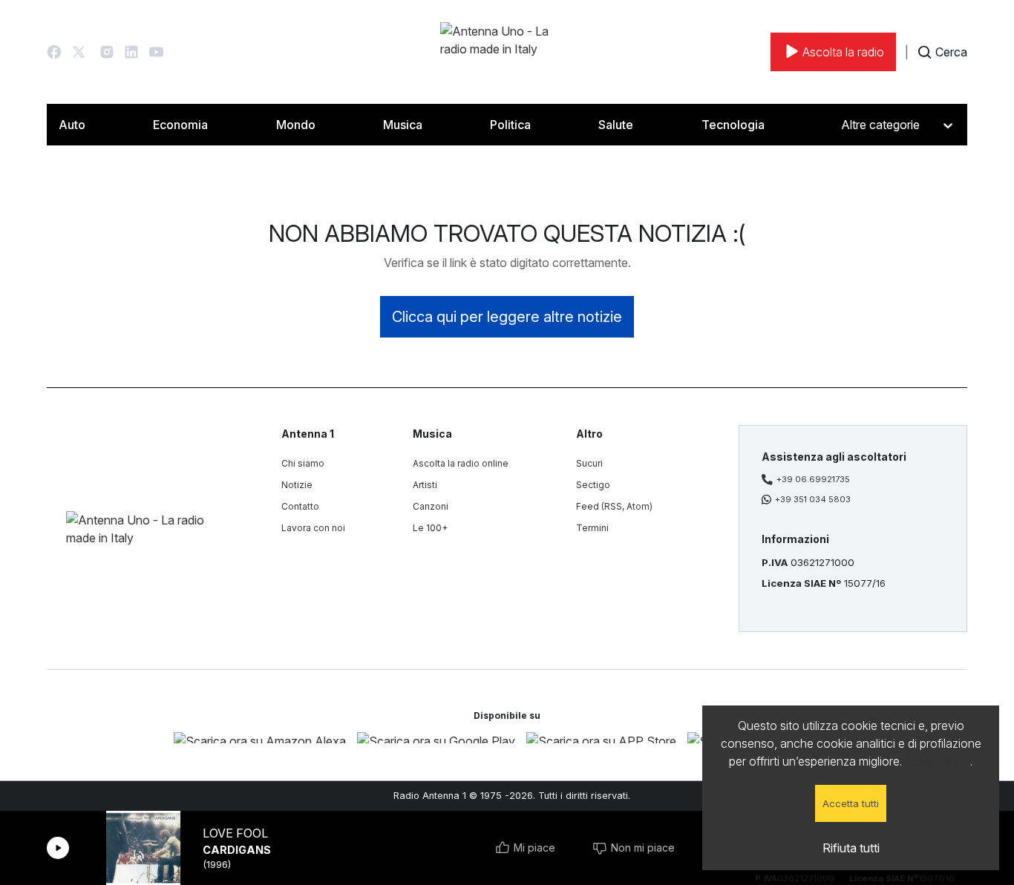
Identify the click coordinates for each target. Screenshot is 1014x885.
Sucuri (589, 463)
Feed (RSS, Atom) (614, 506)
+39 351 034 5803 (813, 499)
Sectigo (593, 484)
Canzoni (430, 506)
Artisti (425, 484)
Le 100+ (430, 527)
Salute (615, 124)
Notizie (297, 484)
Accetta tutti (850, 803)
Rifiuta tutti (851, 847)
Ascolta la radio (843, 52)
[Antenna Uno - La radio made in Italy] (507, 52)
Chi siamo (302, 463)
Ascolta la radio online (460, 463)
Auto (72, 124)
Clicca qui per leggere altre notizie (507, 317)
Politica (510, 124)
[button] (54, 52)
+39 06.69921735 (813, 479)
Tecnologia (733, 124)
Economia (180, 124)
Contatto (300, 506)
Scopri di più (937, 761)
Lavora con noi (313, 527)
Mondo (295, 124)
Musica (402, 124)
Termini (592, 527)
